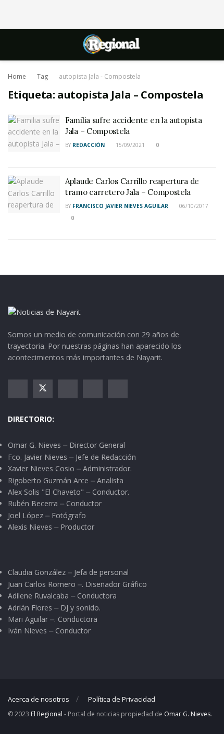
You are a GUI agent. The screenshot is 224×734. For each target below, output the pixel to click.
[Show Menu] (12, 44)
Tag (42, 76)
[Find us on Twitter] (43, 389)
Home (17, 76)
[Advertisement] (112, 13)
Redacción (88, 145)
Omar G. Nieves (187, 713)
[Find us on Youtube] (93, 389)
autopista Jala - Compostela (100, 76)
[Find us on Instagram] (68, 389)
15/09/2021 (129, 145)
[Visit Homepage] (112, 44)
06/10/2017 (193, 206)
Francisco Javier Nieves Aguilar (120, 206)
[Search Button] (211, 44)
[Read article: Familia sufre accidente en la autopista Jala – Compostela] (34, 133)
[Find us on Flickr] (118, 389)
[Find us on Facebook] (18, 389)
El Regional (47, 713)
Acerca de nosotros (38, 699)
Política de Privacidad (121, 699)
